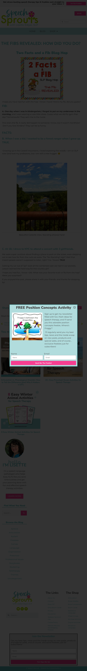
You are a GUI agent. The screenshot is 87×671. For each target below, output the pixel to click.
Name (14, 354)
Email (47, 354)
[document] (43, 335)
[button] (74, 307)
